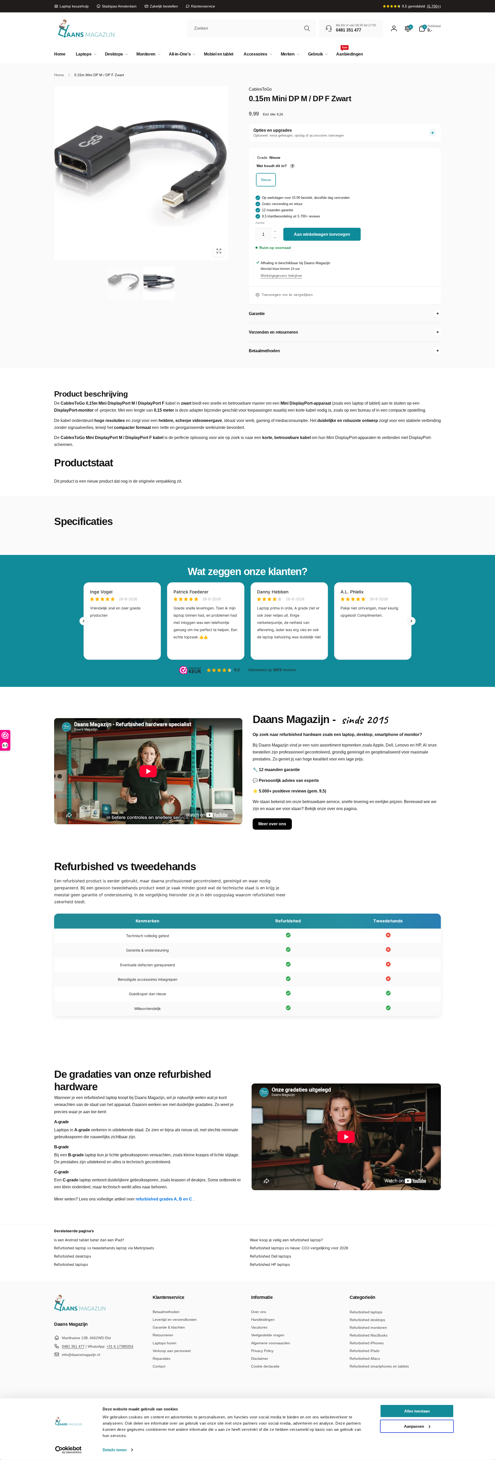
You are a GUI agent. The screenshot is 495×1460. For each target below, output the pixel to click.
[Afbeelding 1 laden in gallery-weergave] (123, 283)
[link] (71, 6)
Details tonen (115, 1450)
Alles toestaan (417, 1411)
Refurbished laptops (71, 1264)
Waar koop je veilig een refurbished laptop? (286, 1240)
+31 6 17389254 (119, 1346)
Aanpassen (414, 1426)
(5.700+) (434, 6)
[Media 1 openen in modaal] (141, 173)
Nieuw (266, 180)
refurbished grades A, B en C (164, 1199)
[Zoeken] (307, 28)
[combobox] (251, 28)
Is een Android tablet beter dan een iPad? (89, 1240)
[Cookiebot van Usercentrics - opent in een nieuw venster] (68, 1450)
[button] (85, 54)
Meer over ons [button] (272, 824)
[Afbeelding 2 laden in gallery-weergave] (159, 283)
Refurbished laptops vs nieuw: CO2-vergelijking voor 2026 (299, 1248)
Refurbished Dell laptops (270, 1256)
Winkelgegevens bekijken (281, 276)
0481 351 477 (73, 1346)
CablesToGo (260, 89)
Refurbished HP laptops (270, 1264)
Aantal (260, 223)
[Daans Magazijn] (80, 1310)
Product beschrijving (91, 394)
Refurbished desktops (72, 1256)
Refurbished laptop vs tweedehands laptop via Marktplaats (104, 1248)
